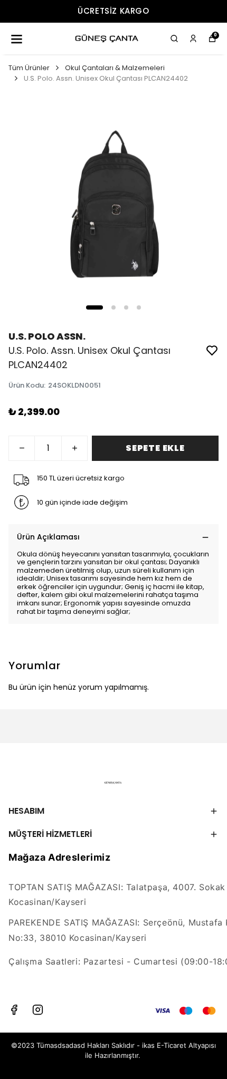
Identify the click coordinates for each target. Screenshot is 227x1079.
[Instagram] (37, 1009)
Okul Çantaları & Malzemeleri (115, 68)
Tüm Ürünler (29, 68)
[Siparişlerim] (193, 38)
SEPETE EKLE (155, 448)
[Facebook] (14, 1009)
